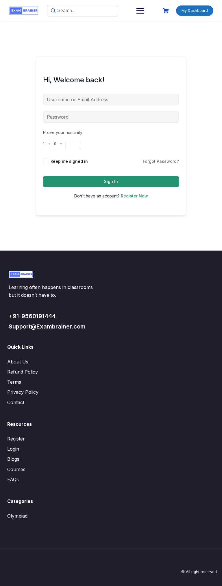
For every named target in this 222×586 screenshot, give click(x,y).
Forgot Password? (161, 161)
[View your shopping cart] (166, 11)
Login (13, 449)
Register (16, 439)
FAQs (13, 479)
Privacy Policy (22, 392)
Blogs (13, 459)
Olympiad (17, 516)
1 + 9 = (54, 143)
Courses (16, 469)
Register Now (134, 195)
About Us (17, 362)
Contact (15, 402)
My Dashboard (195, 10)
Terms (14, 382)
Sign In (111, 181)
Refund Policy (22, 372)
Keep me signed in (69, 161)
